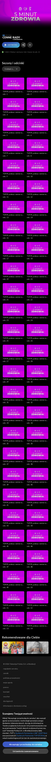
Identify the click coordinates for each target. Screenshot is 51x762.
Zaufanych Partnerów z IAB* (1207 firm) (31, 733)
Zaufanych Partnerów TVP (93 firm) (30, 735)
